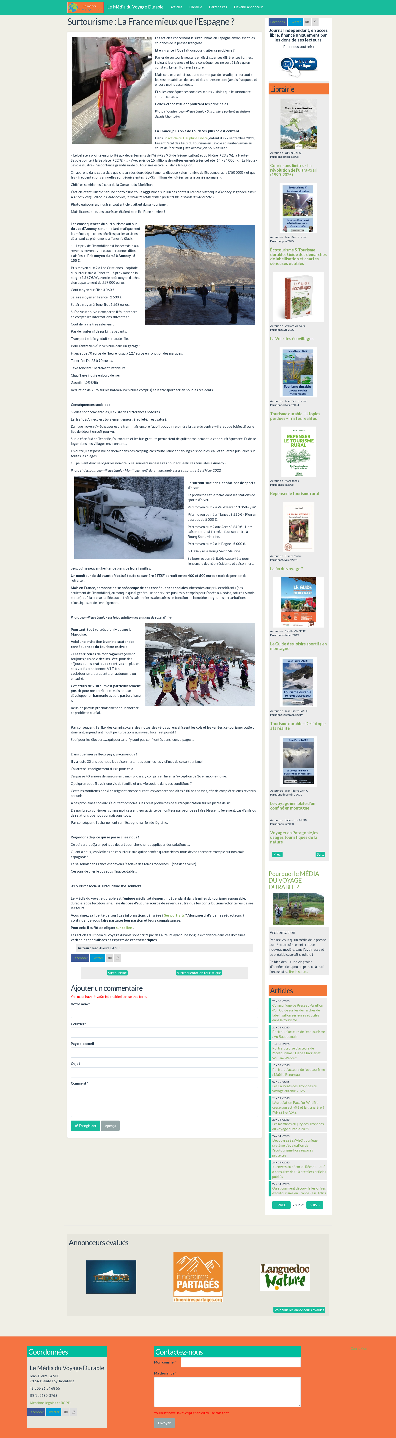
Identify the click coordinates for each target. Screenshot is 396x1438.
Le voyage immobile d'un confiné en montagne (292, 805)
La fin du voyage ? (286, 568)
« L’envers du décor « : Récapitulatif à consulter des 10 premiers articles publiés (299, 1172)
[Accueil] (87, 7)
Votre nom (80, 1004)
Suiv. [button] (320, 854)
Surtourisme (117, 973)
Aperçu (110, 1126)
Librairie (195, 7)
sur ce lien (124, 928)
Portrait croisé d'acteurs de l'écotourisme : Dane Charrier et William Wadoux (296, 1053)
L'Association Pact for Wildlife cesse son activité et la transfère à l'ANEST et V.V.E (298, 1107)
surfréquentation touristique (199, 973)
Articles (176, 7)
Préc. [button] (277, 854)
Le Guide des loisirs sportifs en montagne (298, 646)
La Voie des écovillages (292, 338)
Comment (79, 1083)
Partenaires (218, 7)
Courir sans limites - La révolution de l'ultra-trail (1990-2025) (293, 170)
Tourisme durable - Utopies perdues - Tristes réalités (295, 416)
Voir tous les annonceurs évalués (299, 1310)
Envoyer (164, 1423)
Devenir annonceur (248, 7)
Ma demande (165, 1373)
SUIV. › (315, 1205)
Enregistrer (87, 1126)
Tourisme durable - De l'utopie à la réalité (298, 726)
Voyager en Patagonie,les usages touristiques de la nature (294, 837)
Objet (75, 1063)
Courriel (78, 1024)
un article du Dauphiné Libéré (186, 138)
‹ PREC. (281, 1205)
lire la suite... (298, 972)
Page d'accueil (82, 1043)
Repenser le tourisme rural (294, 493)
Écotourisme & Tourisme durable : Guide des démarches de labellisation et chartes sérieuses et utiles (298, 256)
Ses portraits (174, 915)
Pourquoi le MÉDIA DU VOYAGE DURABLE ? (294, 880)
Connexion (359, 1348)
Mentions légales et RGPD (50, 1403)
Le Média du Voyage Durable (135, 6)
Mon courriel (165, 1362)
